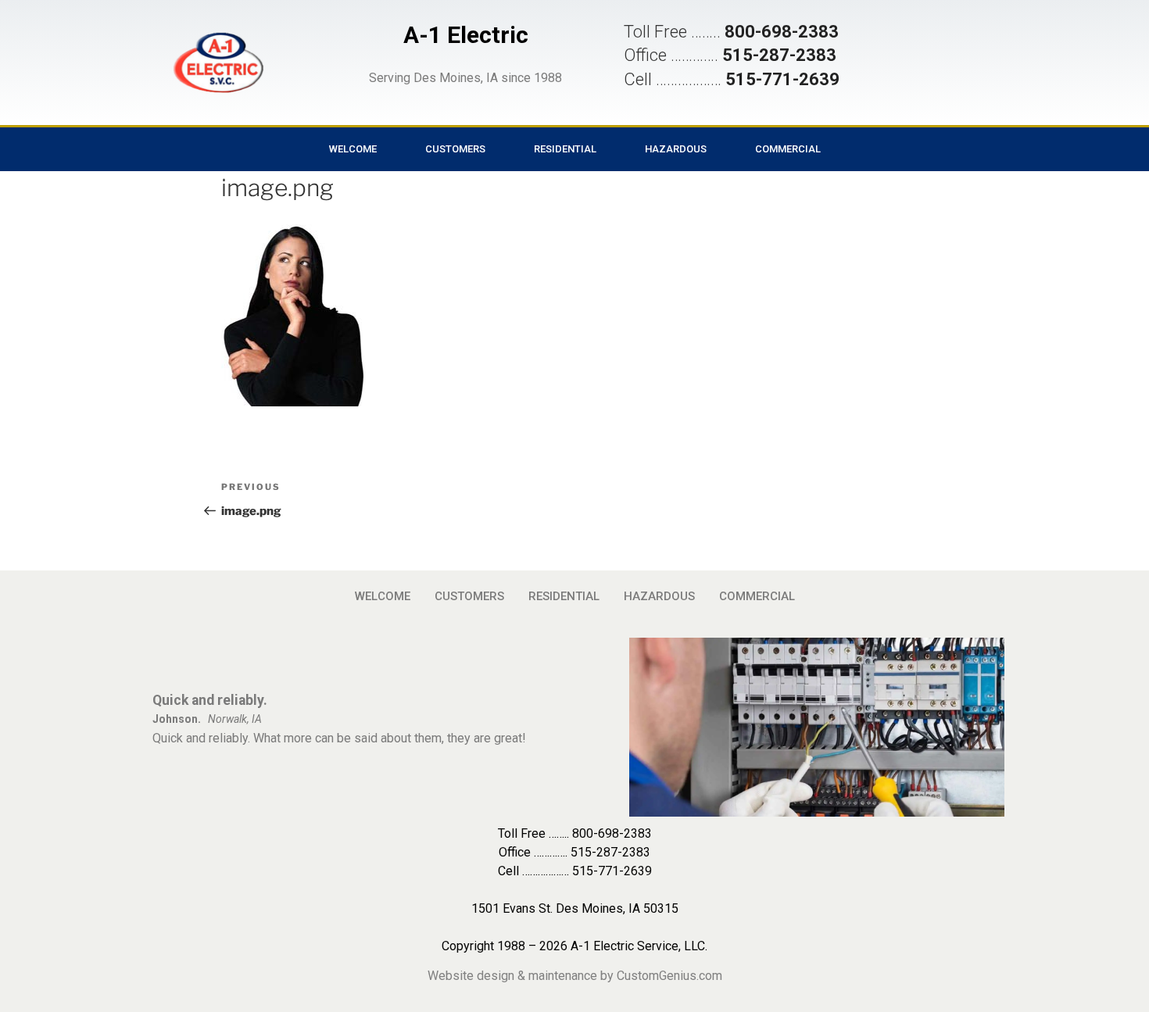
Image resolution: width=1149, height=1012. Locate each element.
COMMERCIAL (788, 149)
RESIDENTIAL (565, 149)
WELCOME (353, 149)
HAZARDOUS (676, 149)
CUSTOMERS (455, 149)
